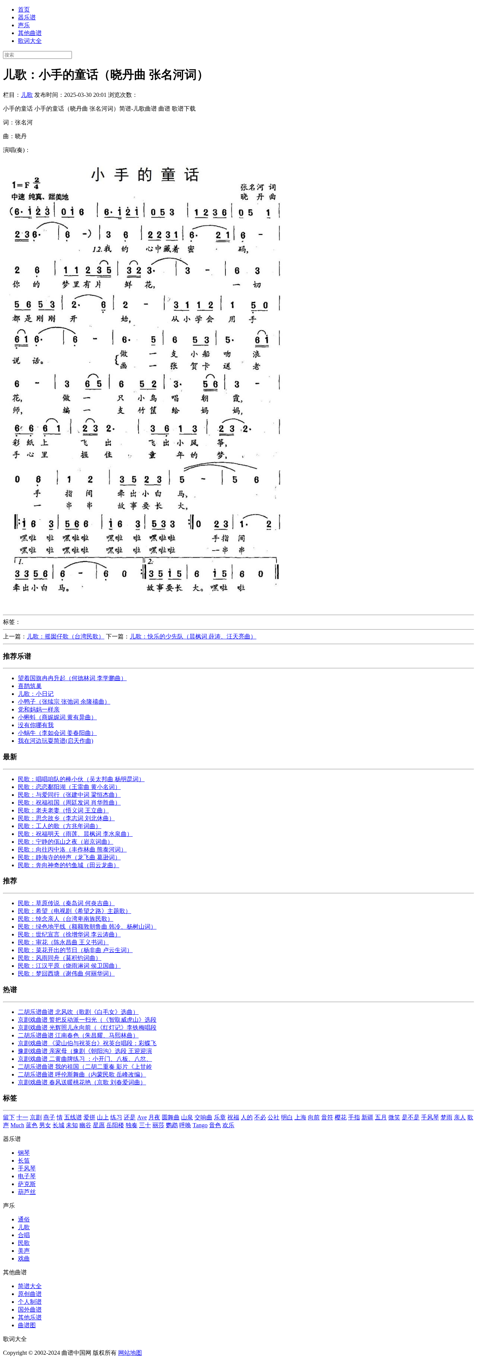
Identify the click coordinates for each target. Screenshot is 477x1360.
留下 (9, 1117)
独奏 (132, 1125)
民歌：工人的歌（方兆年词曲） (59, 826)
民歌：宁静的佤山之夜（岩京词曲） (65, 841)
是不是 (411, 1117)
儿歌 (27, 95)
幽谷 (85, 1125)
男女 (45, 1125)
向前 (314, 1117)
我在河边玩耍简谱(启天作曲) (55, 741)
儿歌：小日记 (36, 694)
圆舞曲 (171, 1117)
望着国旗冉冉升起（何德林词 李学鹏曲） (72, 678)
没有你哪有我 (36, 725)
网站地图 (130, 1353)
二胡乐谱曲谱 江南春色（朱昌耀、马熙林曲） (78, 1035)
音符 (327, 1117)
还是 (130, 1117)
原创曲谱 (30, 1294)
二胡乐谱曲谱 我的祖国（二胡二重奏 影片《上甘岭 (85, 1066)
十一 (22, 1117)
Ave (142, 1117)
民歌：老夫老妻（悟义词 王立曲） (63, 810)
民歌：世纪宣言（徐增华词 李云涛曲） (69, 934)
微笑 (394, 1117)
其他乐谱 (30, 1317)
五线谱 (73, 1117)
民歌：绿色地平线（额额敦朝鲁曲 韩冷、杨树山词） (87, 926)
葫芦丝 (27, 1192)
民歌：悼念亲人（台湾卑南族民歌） (65, 919)
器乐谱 (27, 17)
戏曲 (24, 1258)
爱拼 (89, 1117)
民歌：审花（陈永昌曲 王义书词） (63, 942)
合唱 (24, 1235)
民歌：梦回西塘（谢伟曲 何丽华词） (66, 973)
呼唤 (185, 1125)
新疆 (367, 1117)
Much (17, 1125)
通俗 (24, 1219)
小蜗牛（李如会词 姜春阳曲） (57, 733)
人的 (247, 1117)
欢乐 (228, 1125)
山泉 (187, 1117)
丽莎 (158, 1125)
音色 (215, 1125)
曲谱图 (27, 1325)
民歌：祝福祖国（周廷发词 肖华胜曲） (69, 802)
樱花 (341, 1117)
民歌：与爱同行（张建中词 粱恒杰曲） (69, 795)
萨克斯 (27, 1184)
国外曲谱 (30, 1309)
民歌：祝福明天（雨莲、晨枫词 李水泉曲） (75, 834)
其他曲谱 (30, 33)
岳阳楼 (115, 1125)
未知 (72, 1125)
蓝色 (32, 1125)
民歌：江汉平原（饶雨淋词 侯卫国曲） (69, 966)
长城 (58, 1125)
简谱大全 (30, 1286)
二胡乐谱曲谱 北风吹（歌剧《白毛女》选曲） (78, 1012)
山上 (103, 1117)
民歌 (24, 1243)
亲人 (460, 1117)
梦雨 (446, 1117)
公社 (273, 1117)
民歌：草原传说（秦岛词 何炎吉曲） (66, 903)
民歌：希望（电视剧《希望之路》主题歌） (74, 911)
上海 (300, 1117)
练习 (116, 1117)
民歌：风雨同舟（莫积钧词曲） (59, 958)
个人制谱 (30, 1302)
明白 (287, 1117)
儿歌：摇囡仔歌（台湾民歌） (65, 636)
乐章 (220, 1117)
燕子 (49, 1117)
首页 (24, 9)
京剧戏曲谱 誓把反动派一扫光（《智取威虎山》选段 (87, 1020)
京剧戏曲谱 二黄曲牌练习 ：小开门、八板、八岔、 (85, 1059)
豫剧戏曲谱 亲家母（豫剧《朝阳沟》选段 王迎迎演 (85, 1051)
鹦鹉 (172, 1125)
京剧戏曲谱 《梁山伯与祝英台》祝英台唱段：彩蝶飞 (87, 1043)
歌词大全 (30, 41)
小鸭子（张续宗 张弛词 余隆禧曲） (64, 701)
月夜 (154, 1117)
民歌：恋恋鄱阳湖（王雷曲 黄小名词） (69, 787)
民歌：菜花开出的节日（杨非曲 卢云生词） (75, 950)
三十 (145, 1125)
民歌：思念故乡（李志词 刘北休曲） (66, 818)
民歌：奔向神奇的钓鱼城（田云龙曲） (68, 865)
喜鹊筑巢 (30, 686)
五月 (381, 1117)
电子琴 (27, 1176)
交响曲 (203, 1117)
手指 (354, 1117)
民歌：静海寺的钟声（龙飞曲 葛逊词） (69, 857)
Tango (200, 1125)
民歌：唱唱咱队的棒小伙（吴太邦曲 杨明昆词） (81, 779)
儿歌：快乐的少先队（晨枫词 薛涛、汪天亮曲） (193, 636)
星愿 (99, 1125)
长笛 (24, 1160)
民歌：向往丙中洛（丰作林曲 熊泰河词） (72, 849)
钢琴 (24, 1153)
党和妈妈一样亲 (39, 709)
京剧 (36, 1117)
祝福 (233, 1117)
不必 (260, 1117)
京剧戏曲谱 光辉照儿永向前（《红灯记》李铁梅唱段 (87, 1027)
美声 (24, 1251)
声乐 (24, 25)
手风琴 (430, 1117)
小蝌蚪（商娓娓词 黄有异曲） (57, 717)
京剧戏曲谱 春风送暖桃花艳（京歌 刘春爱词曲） (82, 1082)
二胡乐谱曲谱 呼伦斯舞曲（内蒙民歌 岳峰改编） (82, 1074)
